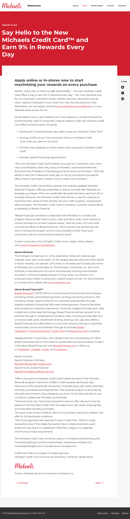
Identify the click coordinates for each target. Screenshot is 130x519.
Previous (21, 482)
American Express (39, 331)
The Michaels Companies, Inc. (18, 513)
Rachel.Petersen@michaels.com (33, 364)
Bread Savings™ (79, 331)
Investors (122, 6)
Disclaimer (115, 513)
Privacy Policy (103, 513)
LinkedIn (35, 349)
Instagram (61, 349)
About (75, 6)
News (84, 6)
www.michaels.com (59, 282)
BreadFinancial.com (64, 345)
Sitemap (125, 513)
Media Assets (97, 6)
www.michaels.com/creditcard (73, 106)
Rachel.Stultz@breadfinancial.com (34, 371)
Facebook (23, 349)
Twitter (46, 349)
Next (100, 482)
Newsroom (34, 5)
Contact (110, 6)
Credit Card (58, 331)
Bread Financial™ (25, 293)
